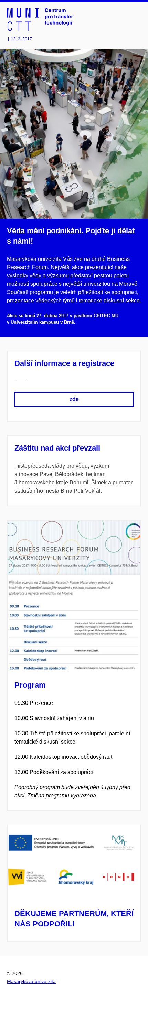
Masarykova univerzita (31, 981)
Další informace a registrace (64, 363)
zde (74, 399)
